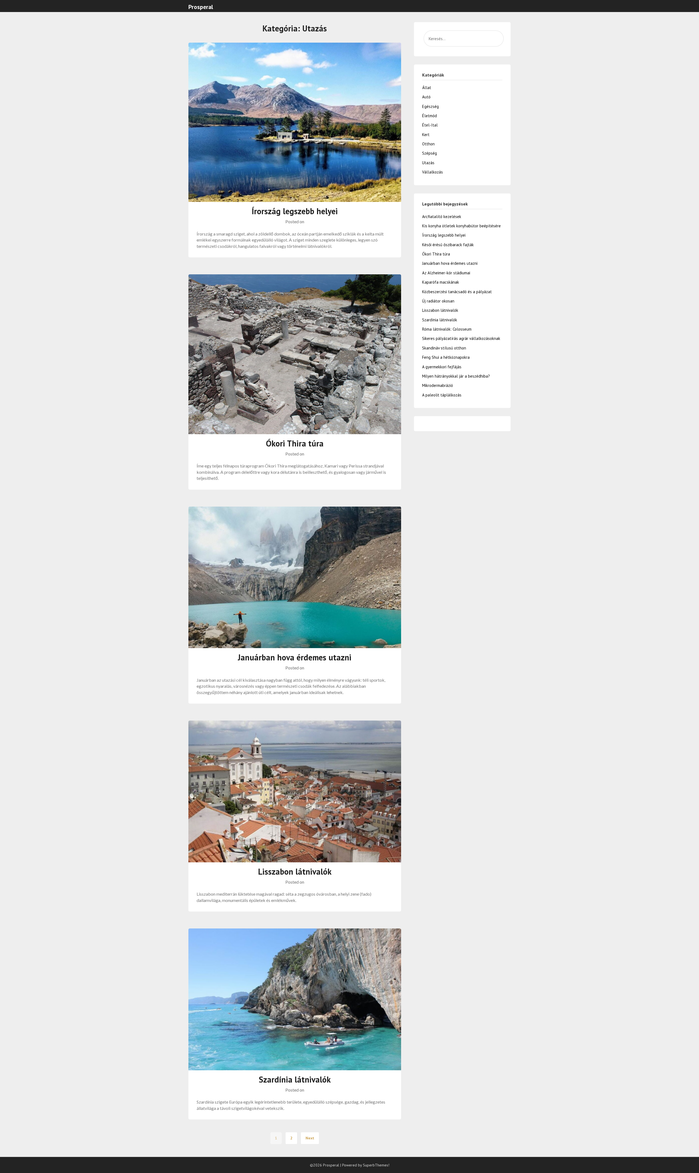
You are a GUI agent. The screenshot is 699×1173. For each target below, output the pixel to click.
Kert (426, 134)
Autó (426, 96)
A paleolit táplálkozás (441, 395)
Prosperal (200, 7)
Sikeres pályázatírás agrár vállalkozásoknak (461, 338)
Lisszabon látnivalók (294, 871)
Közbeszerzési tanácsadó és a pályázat (457, 291)
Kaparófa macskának (440, 282)
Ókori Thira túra (295, 443)
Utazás (428, 162)
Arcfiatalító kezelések (441, 216)
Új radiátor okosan (438, 301)
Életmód (429, 115)
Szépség (429, 153)
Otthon (428, 143)
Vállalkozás (432, 172)
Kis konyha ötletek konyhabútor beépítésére (461, 225)
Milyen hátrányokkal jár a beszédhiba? (456, 376)
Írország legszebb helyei (295, 211)
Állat (426, 87)
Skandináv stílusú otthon (444, 348)
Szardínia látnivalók (295, 1079)
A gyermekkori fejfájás (441, 366)
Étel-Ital (430, 125)
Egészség (430, 106)
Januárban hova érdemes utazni (294, 657)
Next (310, 1138)
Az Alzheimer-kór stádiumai (446, 272)
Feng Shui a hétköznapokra (446, 357)
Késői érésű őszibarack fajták (448, 244)
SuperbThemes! (376, 1165)
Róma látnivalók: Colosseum (447, 329)
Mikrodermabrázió (437, 385)
